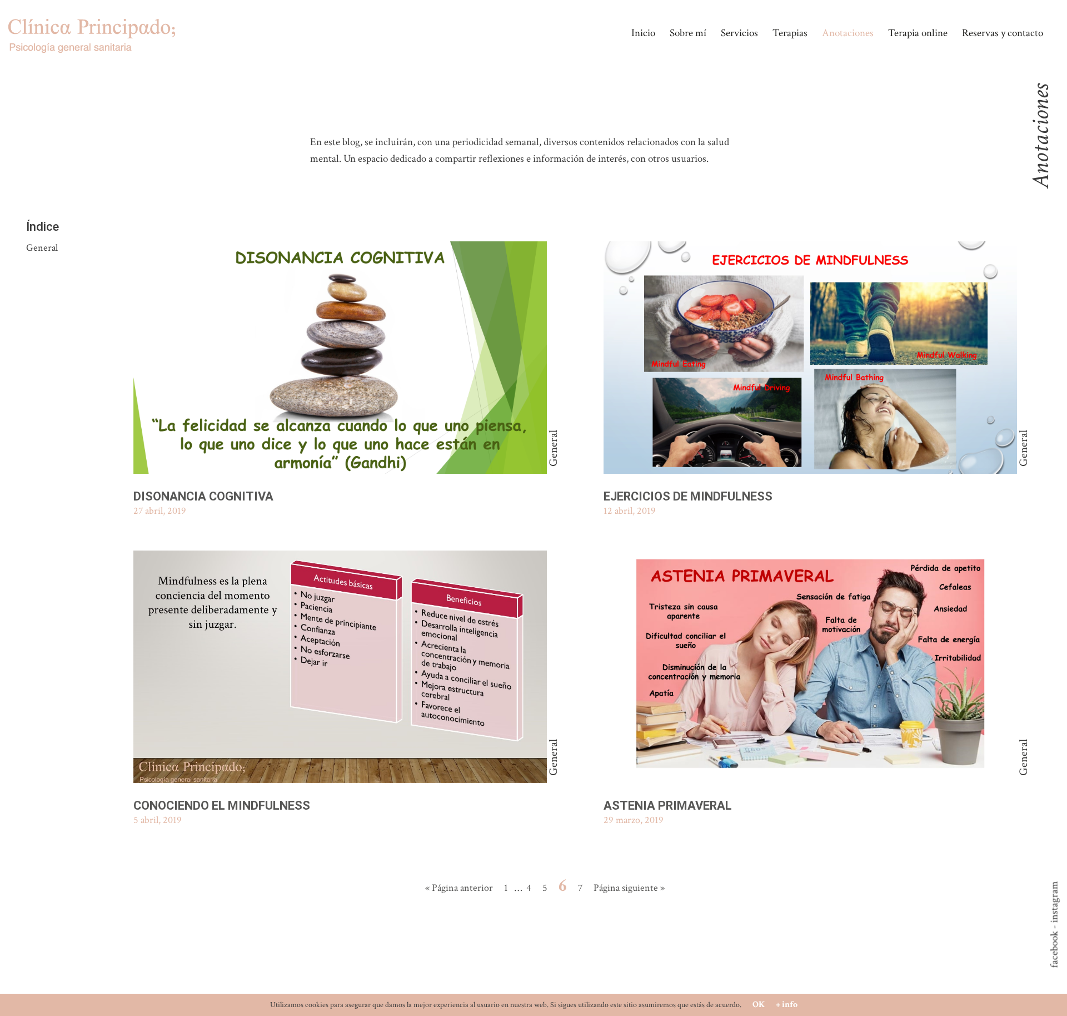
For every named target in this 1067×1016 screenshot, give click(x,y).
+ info (786, 1004)
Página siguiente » (629, 887)
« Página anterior (459, 887)
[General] (339, 359)
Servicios (739, 33)
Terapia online (918, 33)
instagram (1054, 902)
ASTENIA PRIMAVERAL (668, 805)
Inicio (643, 33)
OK (758, 1004)
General (42, 247)
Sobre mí (688, 33)
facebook (1054, 949)
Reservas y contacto (1002, 33)
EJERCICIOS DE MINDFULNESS (688, 496)
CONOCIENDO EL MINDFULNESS (221, 805)
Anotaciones (848, 33)
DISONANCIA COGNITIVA (203, 496)
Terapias (789, 33)
